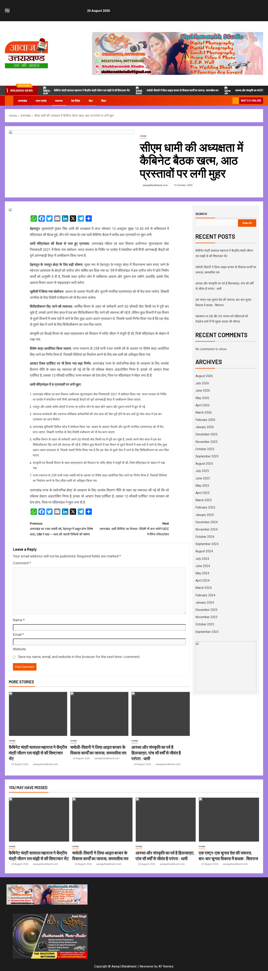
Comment (22, 563)
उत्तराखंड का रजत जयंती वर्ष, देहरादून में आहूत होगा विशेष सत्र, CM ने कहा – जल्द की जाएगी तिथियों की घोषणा (61, 529)
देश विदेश (75, 100)
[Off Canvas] (7, 10)
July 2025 (202, 471)
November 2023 (206, 617)
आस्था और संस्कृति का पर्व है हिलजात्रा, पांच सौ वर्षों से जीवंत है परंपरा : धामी (156, 752)
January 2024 (204, 602)
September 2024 (207, 544)
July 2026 (202, 383)
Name (19, 620)
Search (201, 214)
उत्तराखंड (22, 100)
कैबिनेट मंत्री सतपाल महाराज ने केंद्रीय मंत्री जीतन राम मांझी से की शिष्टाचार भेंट (92, 90)
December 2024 (206, 522)
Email (18, 634)
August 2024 (204, 551)
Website (19, 649)
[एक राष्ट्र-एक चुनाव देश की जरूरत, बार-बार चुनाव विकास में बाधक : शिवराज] (229, 820)
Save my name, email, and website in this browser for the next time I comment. (79, 657)
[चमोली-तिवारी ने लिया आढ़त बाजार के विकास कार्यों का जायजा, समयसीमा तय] (99, 714)
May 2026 (202, 398)
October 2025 (204, 449)
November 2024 (206, 529)
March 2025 (203, 500)
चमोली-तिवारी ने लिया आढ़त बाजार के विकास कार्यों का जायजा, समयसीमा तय (183, 90)
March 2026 (203, 412)
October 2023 (204, 624)
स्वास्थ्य (59, 100)
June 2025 (202, 478)
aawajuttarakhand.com (155, 185)
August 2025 (204, 463)
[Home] (9, 100)
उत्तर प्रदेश (41, 100)
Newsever (146, 966)
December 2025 (206, 434)
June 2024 (202, 566)
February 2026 (205, 420)
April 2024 (202, 580)
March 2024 (203, 588)
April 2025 (202, 493)
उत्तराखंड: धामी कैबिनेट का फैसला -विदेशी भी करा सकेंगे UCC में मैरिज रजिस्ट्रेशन (134, 529)
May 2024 (202, 573)
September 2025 (207, 456)
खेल (91, 100)
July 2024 (202, 559)
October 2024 (204, 537)
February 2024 (205, 595)
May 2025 (202, 485)
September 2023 (207, 632)
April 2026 (202, 405)
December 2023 (206, 610)
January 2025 (204, 515)
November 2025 (206, 442)
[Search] (229, 101)
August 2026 (204, 376)
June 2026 (202, 390)
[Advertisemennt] (177, 53)
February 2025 (205, 507)
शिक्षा (103, 100)
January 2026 (204, 427)
